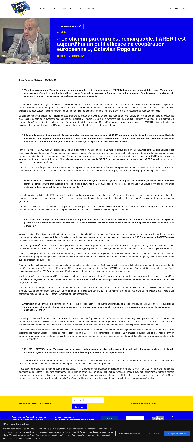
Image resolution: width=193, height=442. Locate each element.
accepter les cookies (177, 433)
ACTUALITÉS (93, 9)
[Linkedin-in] (170, 8)
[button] (184, 9)
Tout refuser (154, 433)
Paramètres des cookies (129, 433)
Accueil (43, 9)
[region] (96, 431)
